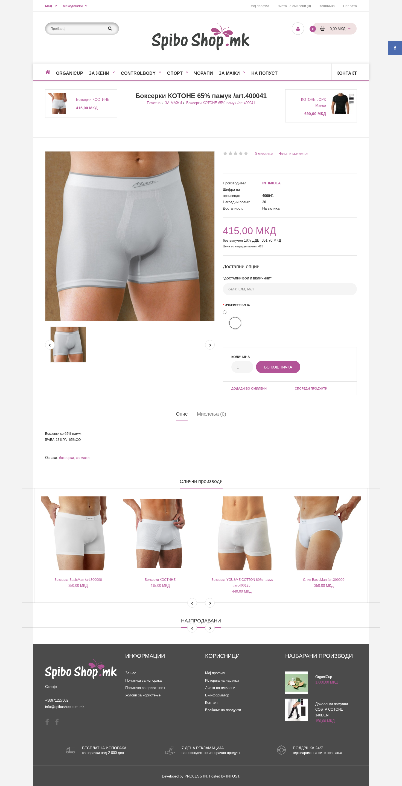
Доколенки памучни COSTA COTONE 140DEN (331, 710)
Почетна (154, 103)
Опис (182, 414)
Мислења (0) (211, 414)
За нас (130, 673)
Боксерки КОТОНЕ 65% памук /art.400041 (220, 103)
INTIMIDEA (271, 183)
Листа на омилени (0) (294, 6)
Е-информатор (217, 695)
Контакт (211, 703)
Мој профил (259, 6)
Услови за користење (143, 695)
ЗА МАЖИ (173, 103)
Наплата (350, 6)
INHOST (232, 776)
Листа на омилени (220, 688)
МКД (48, 6)
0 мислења (264, 154)
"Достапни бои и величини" (247, 278)
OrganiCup (323, 677)
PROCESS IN (196, 776)
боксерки (66, 458)
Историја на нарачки (222, 680)
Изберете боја (237, 305)
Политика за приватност (145, 688)
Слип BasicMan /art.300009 (324, 580)
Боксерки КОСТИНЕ (92, 100)
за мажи (82, 458)
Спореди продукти (311, 388)
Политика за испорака (143, 680)
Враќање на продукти (223, 710)
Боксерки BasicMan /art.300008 (78, 580)
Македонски (73, 6)
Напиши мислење (293, 154)
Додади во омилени (249, 388)
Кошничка (327, 6)
